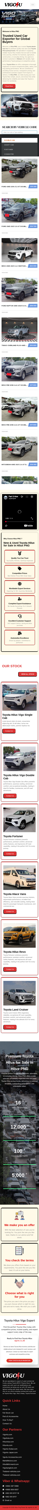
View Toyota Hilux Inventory (19, 1360)
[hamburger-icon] (32, 4)
